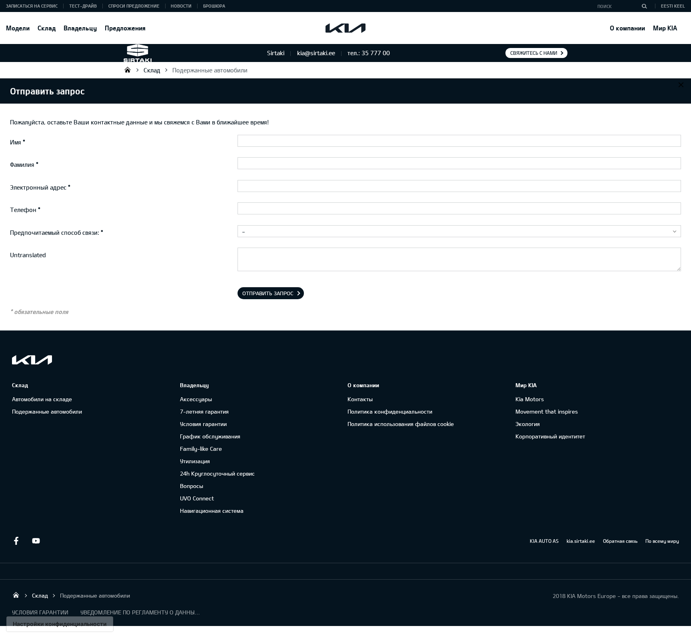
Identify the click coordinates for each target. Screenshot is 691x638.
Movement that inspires (546, 411)
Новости (181, 5)
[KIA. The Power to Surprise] (32, 360)
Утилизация (195, 461)
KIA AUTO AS (544, 541)
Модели (18, 28)
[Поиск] (644, 6)
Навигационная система (212, 510)
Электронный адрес (38, 187)
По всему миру (662, 541)
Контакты (360, 399)
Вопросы (191, 485)
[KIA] (345, 28)
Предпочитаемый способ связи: (54, 232)
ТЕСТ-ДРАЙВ (83, 5)
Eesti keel (673, 5)
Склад (47, 28)
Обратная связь (620, 541)
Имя (15, 142)
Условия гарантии (203, 423)
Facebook (16, 541)
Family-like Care (201, 448)
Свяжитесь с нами (533, 53)
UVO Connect (197, 498)
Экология (527, 423)
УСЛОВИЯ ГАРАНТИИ (40, 612)
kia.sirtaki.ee (581, 541)
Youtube (36, 541)
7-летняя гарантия (204, 411)
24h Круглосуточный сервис (217, 473)
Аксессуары (196, 399)
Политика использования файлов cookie (400, 423)
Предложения (125, 28)
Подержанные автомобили (210, 70)
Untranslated (28, 254)
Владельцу (80, 28)
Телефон (23, 209)
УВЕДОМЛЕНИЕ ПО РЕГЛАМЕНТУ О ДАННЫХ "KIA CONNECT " (140, 612)
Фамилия (22, 164)
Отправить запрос (268, 293)
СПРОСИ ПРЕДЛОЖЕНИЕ (134, 5)
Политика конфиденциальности (389, 411)
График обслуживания (210, 436)
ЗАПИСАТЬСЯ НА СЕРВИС (32, 5)
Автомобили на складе (42, 399)
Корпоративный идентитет (550, 436)
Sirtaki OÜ (128, 70)
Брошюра (214, 5)
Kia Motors (529, 399)
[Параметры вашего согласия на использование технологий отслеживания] (59, 624)
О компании (627, 28)
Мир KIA (665, 28)
